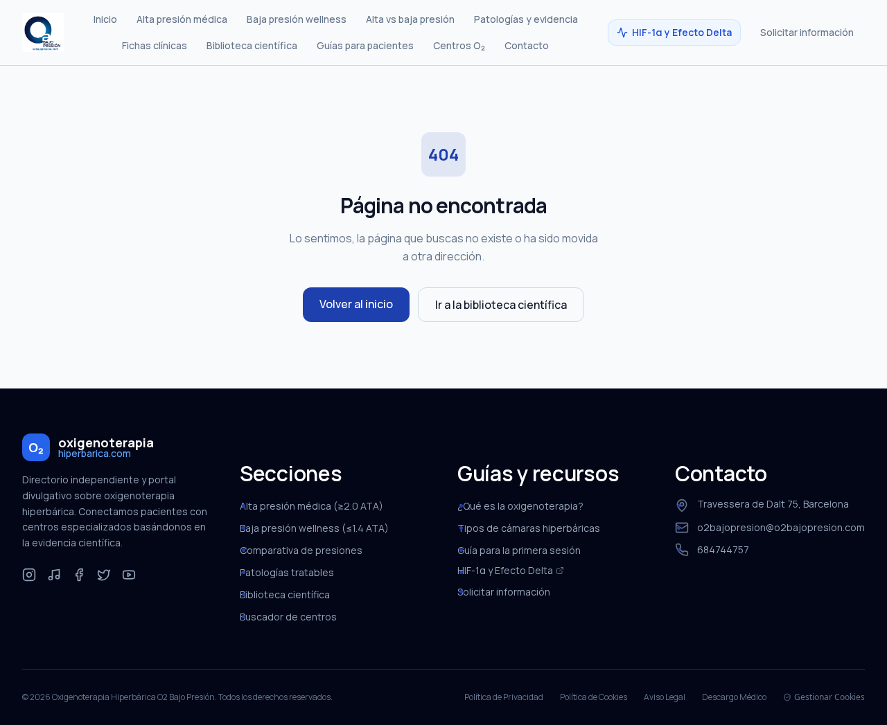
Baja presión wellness (296, 19)
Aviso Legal (664, 697)
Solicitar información (807, 32)
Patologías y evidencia (526, 19)
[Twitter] (104, 575)
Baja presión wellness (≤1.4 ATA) (314, 528)
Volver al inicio (356, 304)
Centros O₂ (459, 45)
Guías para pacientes (365, 45)
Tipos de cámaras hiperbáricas (528, 528)
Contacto (526, 45)
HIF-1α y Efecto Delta (682, 32)
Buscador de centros (288, 616)
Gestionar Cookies (829, 697)
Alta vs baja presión (410, 19)
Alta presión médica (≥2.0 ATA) (311, 505)
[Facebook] (79, 575)
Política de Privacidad (503, 697)
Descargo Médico (734, 697)
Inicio (105, 19)
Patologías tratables (287, 572)
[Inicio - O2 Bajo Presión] (43, 32)
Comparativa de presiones (301, 550)
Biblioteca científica (252, 45)
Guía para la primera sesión (519, 550)
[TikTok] (54, 575)
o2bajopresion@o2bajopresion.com (781, 527)
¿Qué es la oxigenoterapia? (520, 505)
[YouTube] (129, 575)
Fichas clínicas (154, 45)
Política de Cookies (593, 697)
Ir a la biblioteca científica (501, 304)
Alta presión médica (182, 19)
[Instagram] (29, 575)
